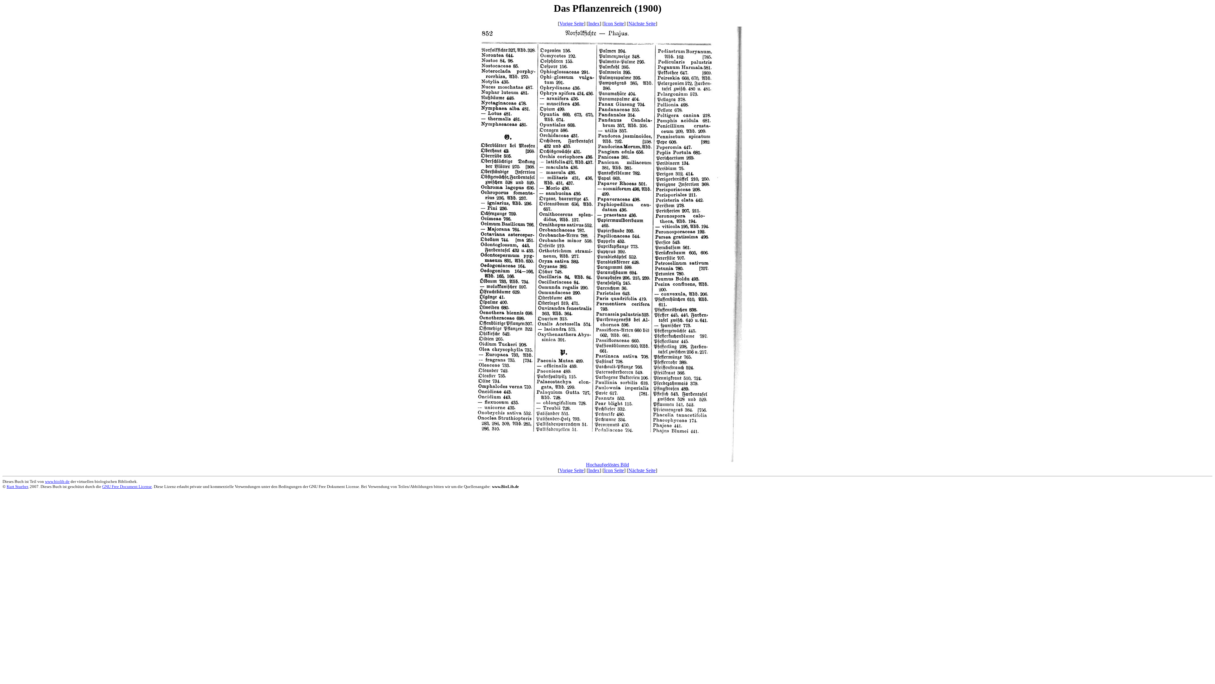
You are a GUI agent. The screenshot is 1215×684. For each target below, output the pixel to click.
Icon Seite (614, 23)
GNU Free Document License (127, 486)
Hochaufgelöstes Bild (607, 464)
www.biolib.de (57, 481)
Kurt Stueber (17, 486)
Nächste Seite (642, 23)
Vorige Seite (571, 23)
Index (594, 23)
